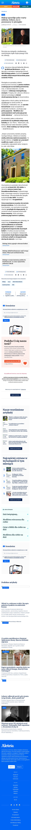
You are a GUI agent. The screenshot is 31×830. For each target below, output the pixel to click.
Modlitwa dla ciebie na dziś (13, 536)
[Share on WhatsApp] (26, 63)
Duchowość (15, 778)
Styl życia (15, 776)
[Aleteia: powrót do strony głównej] (15, 2)
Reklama (15, 793)
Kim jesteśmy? (15, 814)
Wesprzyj (15, 6)
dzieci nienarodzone (17, 281)
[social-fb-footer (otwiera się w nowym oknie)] (14, 805)
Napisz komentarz (15, 395)
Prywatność (15, 825)
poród (4, 680)
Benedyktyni (6, 651)
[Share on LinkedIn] (18, 63)
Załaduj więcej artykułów (15, 448)
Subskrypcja (15, 789)
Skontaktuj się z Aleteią (15, 822)
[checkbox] (3, 556)
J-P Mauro (14, 24)
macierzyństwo (6, 284)
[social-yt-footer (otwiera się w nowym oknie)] (11, 805)
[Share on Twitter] (21, 63)
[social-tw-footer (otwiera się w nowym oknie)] (17, 805)
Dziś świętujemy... (10, 514)
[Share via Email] (23, 63)
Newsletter (15, 785)
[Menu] (5, 2)
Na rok (15, 799)
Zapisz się (6, 320)
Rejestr (6, 6)
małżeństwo (5, 587)
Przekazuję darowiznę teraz (11, 361)
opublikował (5, 103)
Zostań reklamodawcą (15, 820)
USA (26, 235)
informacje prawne (15, 817)
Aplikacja (15, 787)
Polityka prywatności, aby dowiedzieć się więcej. (14, 317)
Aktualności (4, 11)
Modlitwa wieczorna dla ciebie (13, 521)
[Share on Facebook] (16, 63)
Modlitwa (24, 6)
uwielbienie (5, 622)
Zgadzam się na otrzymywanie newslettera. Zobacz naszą (15, 316)
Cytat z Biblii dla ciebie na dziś (14, 528)
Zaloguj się (23, 389)
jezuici (4, 707)
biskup (4, 281)
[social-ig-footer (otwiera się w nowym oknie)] (19, 805)
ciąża (9, 281)
